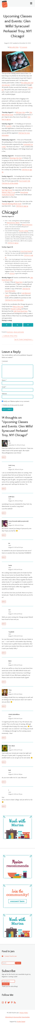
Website (4, 394)
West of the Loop (18, 306)
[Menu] (31, 3)
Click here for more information (14, 300)
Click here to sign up (22, 206)
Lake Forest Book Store (20, 311)
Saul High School (7, 190)
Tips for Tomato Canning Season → (23, 339)
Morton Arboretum (27, 224)
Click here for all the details (10, 183)
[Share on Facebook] (7, 325)
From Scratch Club (24, 181)
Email (4, 387)
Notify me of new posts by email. (13, 405)
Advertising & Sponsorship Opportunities (17, 1017)
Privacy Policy (23, 1013)
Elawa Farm (18, 282)
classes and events (19, 332)
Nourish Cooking (23, 230)
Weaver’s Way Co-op (8, 192)
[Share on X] (17, 325)
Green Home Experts (26, 251)
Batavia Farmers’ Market (13, 222)
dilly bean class (20, 112)
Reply (3, 457)
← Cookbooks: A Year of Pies (9, 336)
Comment (5, 362)
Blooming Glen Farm (16, 158)
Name (4, 380)
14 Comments (23, 47)
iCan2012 (8, 126)
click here (12, 273)
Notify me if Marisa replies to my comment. (16, 401)
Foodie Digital (21, 1021)
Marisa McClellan (13, 47)
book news (10, 332)
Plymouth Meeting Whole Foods (11, 204)
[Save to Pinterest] (28, 325)
